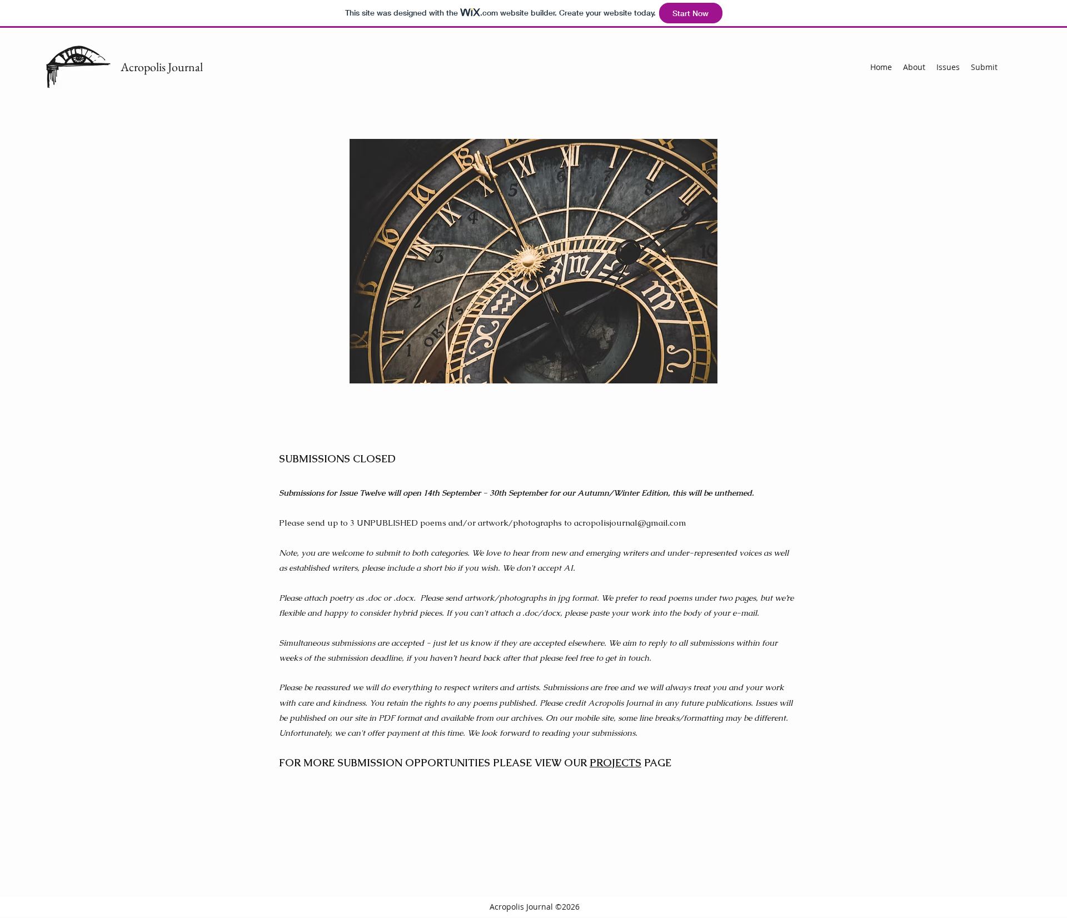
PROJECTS (615, 762)
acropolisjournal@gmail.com (630, 522)
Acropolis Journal (162, 67)
